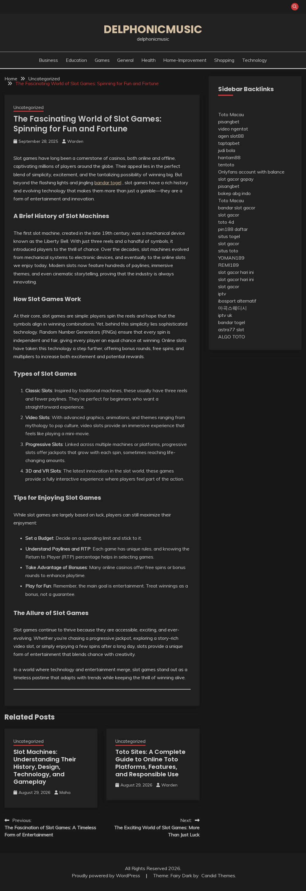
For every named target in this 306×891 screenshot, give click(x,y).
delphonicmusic (153, 29)
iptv (222, 294)
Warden (75, 141)
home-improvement (184, 60)
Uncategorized (28, 107)
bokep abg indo (234, 193)
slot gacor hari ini (236, 272)
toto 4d (226, 222)
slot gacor (228, 215)
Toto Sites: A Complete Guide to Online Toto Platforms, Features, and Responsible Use (150, 763)
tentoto (226, 165)
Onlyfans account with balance (251, 172)
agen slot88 (231, 136)
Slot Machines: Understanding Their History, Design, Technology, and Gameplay (44, 767)
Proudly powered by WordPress (106, 875)
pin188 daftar (233, 229)
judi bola (226, 150)
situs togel (229, 236)
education (76, 60)
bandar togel (107, 182)
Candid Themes (218, 875)
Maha (65, 792)
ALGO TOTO (231, 337)
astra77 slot (231, 329)
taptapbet (229, 143)
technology (254, 60)
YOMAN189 (231, 258)
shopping (224, 60)
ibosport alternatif (237, 301)
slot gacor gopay (236, 179)
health (148, 60)
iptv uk (225, 315)
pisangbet (228, 122)
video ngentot (233, 129)
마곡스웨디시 (232, 308)
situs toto (228, 251)
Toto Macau (231, 114)
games (102, 60)
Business (48, 60)
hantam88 (229, 157)
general (125, 60)
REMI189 (228, 265)
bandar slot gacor (236, 208)
